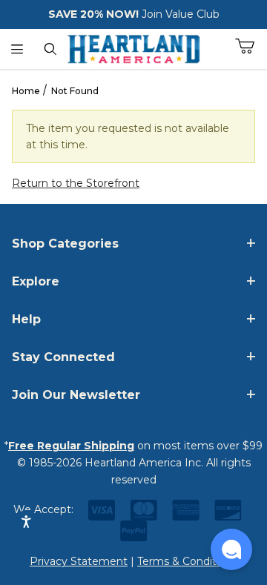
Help (26, 319)
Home (26, 90)
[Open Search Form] (50, 49)
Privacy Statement (79, 561)
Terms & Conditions (187, 561)
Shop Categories (65, 244)
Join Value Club (181, 14)
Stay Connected (63, 357)
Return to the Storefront (75, 183)
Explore (35, 281)
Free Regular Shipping (71, 445)
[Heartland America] (133, 47)
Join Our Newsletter (76, 395)
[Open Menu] (16, 49)
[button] (231, 549)
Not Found (75, 90)
